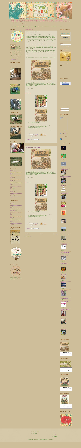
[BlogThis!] (35, 139)
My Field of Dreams (64, 266)
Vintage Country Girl (64, 318)
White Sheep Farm (64, 329)
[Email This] (33, 139)
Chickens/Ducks (54, 26)
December (11, 170)
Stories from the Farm (64, 298)
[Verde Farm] (63, 129)
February (11, 188)
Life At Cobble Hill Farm (65, 252)
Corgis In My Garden (64, 169)
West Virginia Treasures (64, 326)
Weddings (22, 26)
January (11, 174)
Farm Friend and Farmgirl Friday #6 (33, 147)
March (11, 187)
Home (41, 234)
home (11, 214)
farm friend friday (32, 141)
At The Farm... (63, 153)
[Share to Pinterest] (38, 139)
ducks (11, 206)
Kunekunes (46, 26)
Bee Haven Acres (63, 161)
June (11, 183)
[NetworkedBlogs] (65, 82)
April (11, 173)
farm (29, 141)
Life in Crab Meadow (64, 255)
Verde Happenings (15, 26)
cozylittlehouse (63, 185)
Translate (67, 46)
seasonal (11, 220)
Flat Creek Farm (63, 226)
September (12, 171)
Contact (59, 26)
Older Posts (55, 234)
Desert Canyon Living (64, 193)
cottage (11, 204)
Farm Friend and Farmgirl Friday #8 (33, 32)
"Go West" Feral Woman (65, 144)
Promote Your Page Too (63, 130)
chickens (11, 203)
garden (11, 211)
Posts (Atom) (30, 236)
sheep (11, 221)
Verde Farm (61, 117)
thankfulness (12, 222)
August (11, 181)
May (11, 184)
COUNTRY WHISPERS (64, 177)
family (11, 207)
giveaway (11, 213)
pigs (11, 218)
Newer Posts (27, 234)
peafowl (11, 217)
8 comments (28, 228)
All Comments (63, 110)
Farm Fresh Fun (63, 209)
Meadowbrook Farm (64, 263)
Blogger (52, 439)
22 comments (28, 139)
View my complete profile (14, 59)
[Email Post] (32, 139)
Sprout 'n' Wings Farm (64, 290)
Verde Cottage (33, 26)
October (11, 178)
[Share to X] (36, 139)
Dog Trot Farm (63, 201)
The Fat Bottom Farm (64, 301)
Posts (62, 108)
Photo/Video (40, 26)
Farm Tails (62, 217)
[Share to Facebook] (37, 139)
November (12, 177)
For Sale (27, 26)
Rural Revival (63, 282)
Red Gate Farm (63, 274)
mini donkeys (12, 215)
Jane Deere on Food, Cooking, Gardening (64, 244)
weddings (11, 224)
